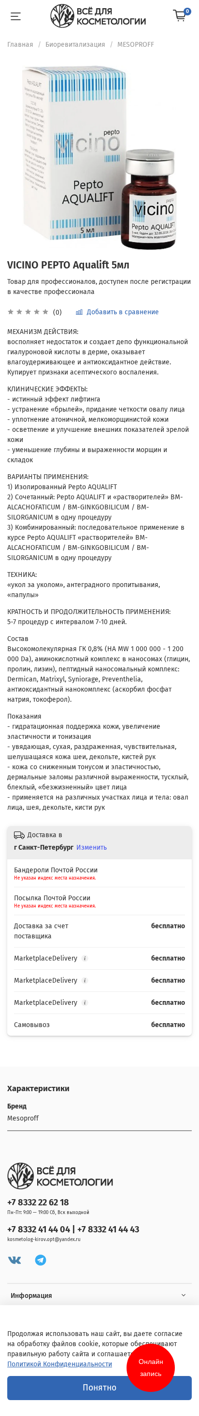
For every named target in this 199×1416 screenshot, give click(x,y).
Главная (20, 44)
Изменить (91, 847)
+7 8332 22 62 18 (38, 1202)
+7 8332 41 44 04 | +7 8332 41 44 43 (73, 1229)
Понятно (99, 1388)
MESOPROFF (135, 44)
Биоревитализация (75, 44)
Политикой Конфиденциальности (59, 1364)
